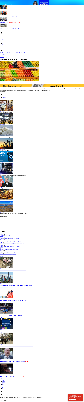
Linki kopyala (4, 97)
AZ (2, 43)
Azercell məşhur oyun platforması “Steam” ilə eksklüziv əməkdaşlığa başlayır (11, 241)
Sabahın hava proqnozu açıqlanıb (5, 235)
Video (25, 52)
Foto (23, 52)
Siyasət (8, 52)
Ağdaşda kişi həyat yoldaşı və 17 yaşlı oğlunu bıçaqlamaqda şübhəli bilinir (10, 246)
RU (2, 39)
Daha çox (1, 256)
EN (2, 38)
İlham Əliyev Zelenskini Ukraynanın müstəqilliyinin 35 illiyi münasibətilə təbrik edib (12, 243)
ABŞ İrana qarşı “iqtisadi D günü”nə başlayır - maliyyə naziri (8, 252)
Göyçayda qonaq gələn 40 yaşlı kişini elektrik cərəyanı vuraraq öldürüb (10, 238)
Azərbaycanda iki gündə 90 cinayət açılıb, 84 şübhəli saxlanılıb (9, 249)
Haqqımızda (3, 54)
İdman (20, 52)
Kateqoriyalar (2, 57)
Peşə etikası (3, 55)
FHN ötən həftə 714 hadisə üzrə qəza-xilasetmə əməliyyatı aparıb (9, 244)
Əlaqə (3, 387)
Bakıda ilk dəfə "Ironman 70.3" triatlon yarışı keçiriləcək (8, 254)
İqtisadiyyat (17, 52)
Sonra (79, 399)
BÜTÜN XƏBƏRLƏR (3, 52)
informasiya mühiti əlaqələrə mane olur (10, 233)
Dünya (22, 52)
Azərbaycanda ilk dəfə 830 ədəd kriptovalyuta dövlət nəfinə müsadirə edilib (10, 255)
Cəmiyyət (10, 52)
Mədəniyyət (14, 52)
